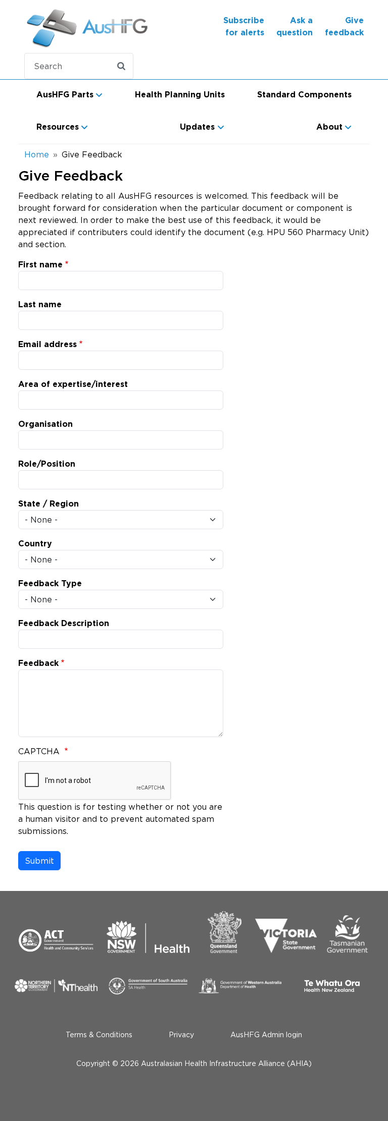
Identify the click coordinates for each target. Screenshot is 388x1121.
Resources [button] (57, 127)
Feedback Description (63, 624)
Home (36, 154)
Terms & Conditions (99, 1034)
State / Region (48, 504)
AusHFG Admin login (266, 1034)
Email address (47, 345)
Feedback (38, 663)
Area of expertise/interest (73, 384)
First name (40, 265)
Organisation (45, 424)
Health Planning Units (180, 95)
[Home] (62, 26)
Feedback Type (50, 584)
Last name (40, 305)
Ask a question (294, 27)
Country (35, 544)
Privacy (181, 1034)
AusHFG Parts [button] (64, 95)
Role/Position (46, 464)
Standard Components (304, 95)
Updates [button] (197, 127)
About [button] (329, 127)
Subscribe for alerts (243, 27)
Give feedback (344, 27)
